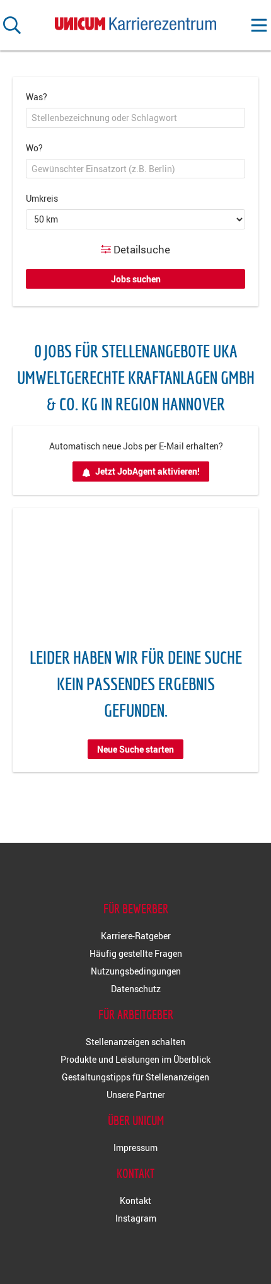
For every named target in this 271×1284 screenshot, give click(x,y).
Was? (36, 97)
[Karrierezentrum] (135, 21)
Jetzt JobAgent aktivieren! (147, 471)
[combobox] (135, 118)
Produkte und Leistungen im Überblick (135, 1059)
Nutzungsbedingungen (136, 971)
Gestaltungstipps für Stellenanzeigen (135, 1077)
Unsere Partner (136, 1095)
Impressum (135, 1148)
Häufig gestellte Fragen (135, 953)
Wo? (34, 148)
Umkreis (42, 198)
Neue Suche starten (135, 749)
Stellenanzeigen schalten (135, 1042)
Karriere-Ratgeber (136, 936)
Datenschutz (136, 989)
